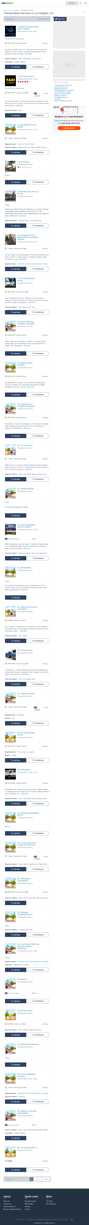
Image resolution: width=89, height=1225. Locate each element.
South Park (29, 961)
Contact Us (7, 1204)
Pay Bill (27, 1209)
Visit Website (39, 67)
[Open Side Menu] (85, 3)
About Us (7, 1201)
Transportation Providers (63, 85)
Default (44, 19)
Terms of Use (63, 1219)
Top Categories (51, 1204)
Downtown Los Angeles (40, 961)
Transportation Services (25, 31)
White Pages (29, 1204)
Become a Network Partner (12, 1209)
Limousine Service (61, 87)
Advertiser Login (30, 1201)
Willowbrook (20, 715)
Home (5, 10)
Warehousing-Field (40, 951)
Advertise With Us (9, 1206)
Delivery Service (60, 95)
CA (9, 10)
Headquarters (38, 1079)
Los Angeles (15, 10)
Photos (46, 43)
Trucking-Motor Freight (62, 92)
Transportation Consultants (64, 90)
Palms (20, 752)
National (27, 1206)
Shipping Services (60, 88)
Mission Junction (42, 264)
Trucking (57, 99)
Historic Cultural (30, 264)
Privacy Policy (20, 1219)
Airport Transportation (62, 94)
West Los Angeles (28, 752)
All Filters (10, 19)
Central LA (21, 144)
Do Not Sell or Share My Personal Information (42, 1219)
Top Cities (49, 1201)
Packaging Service (61, 97)
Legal (71, 1219)
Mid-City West (30, 144)
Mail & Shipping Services (63, 101)
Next (45, 1179)
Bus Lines (37, 242)
